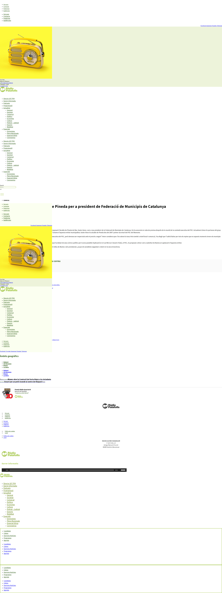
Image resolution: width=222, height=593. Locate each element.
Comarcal (10, 114)
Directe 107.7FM (8, 99)
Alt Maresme (7, 364)
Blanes (5, 365)
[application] (64, 470)
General (9, 110)
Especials (6, 129)
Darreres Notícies (10, 549)
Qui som (5, 4)
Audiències (6, 11)
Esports (9, 125)
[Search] (0, 189)
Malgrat (5, 362)
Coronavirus (11, 138)
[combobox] (8, 187)
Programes (7, 551)
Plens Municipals (13, 133)
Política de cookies (10, 431)
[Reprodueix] (4, 470)
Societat (10, 112)
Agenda (6, 540)
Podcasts (6, 103)
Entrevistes (11, 131)
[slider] (123, 469)
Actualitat (6, 108)
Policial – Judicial (13, 123)
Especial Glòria (12, 135)
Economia (10, 119)
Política (9, 116)
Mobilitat (10, 127)
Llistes (6, 546)
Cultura (9, 121)
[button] (2, 194)
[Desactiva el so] (119, 470)
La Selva (6, 367)
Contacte (6, 6)
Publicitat (6, 9)
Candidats (7, 544)
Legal (6, 433)
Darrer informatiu (9, 101)
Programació (7, 106)
